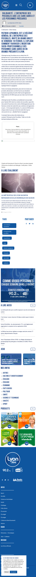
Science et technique (11, 397)
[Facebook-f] (2, 480)
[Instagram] (8, 480)
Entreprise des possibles (7, 232)
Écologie (6, 379)
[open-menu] (16, 5)
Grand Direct (7, 238)
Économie (6, 385)
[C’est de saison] (9, 437)
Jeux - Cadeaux (5, 536)
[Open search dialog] (20, 5)
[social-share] (25, 224)
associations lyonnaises (7, 225)
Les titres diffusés (6, 546)
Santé (5, 394)
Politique (6, 391)
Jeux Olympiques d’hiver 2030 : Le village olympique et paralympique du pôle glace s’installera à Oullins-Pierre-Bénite (17, 341)
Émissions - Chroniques (7, 533)
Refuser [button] (6, 572)
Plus (33, 305)
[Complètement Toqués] (26, 420)
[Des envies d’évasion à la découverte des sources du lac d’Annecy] (9, 420)
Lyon (5, 243)
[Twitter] (5, 480)
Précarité (6, 253)
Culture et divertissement (13, 376)
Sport (5, 404)
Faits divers (7, 388)
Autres (5, 373)
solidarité (6, 263)
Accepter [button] (13, 572)
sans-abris (6, 258)
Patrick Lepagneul (8, 248)
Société (21, 26)
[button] (33, 359)
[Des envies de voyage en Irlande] (26, 437)
